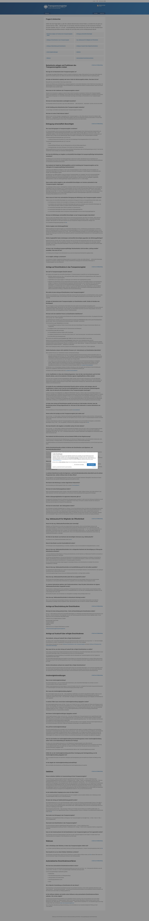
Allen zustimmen (91, 464)
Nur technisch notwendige (79, 464)
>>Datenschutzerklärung (56, 460)
